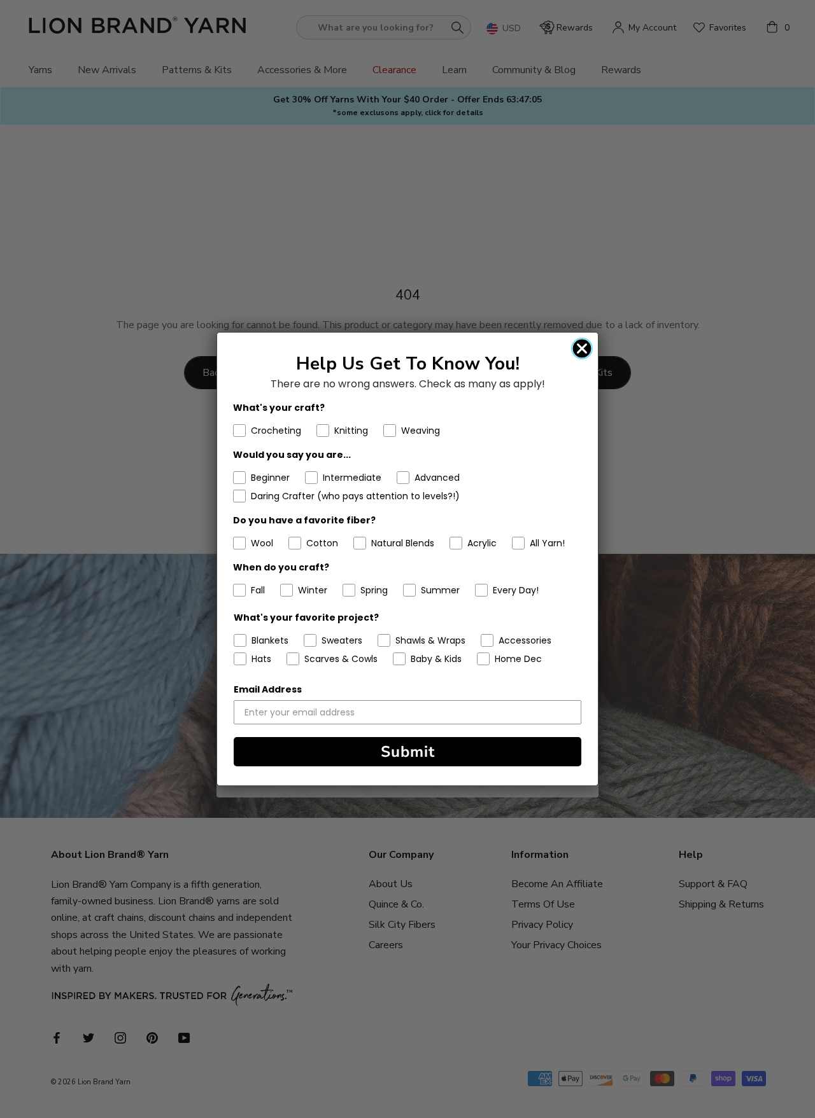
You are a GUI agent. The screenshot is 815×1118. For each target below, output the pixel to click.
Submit (408, 752)
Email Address (268, 689)
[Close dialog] (582, 348)
